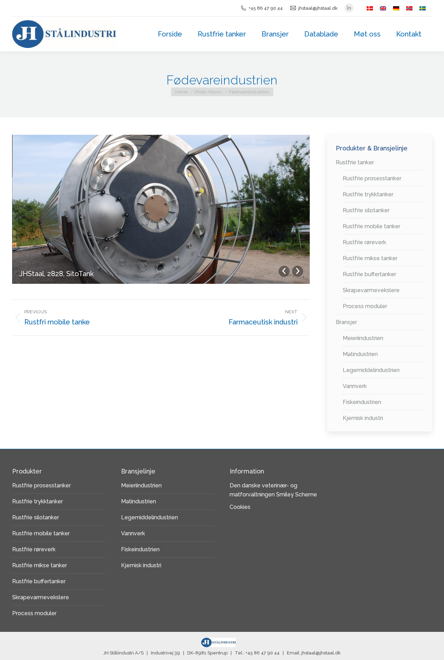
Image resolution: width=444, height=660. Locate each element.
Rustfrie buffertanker (369, 274)
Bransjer (346, 322)
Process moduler (365, 306)
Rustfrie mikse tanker (370, 258)
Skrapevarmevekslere (371, 290)
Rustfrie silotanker (366, 210)
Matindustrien (360, 354)
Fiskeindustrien (362, 402)
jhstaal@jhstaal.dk (318, 8)
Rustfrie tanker (355, 162)
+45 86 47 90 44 (266, 8)
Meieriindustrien (363, 338)
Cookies (240, 507)
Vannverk (355, 386)
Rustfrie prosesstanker (372, 178)
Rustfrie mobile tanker (371, 226)
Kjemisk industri (363, 418)
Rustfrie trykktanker (368, 194)
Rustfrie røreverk (364, 242)
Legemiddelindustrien (371, 370)
